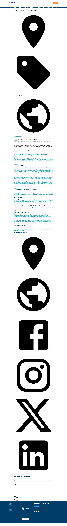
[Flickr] (36, 511)
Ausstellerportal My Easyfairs (55, 0)
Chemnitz (15, 7)
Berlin (11, 7)
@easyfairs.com (25, 515)
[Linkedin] (34, 511)
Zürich (56, 7)
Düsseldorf (19, 7)
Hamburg (39, 7)
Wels (52, 7)
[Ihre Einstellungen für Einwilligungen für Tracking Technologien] (65, 525)
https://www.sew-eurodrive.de (18, 136)
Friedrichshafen (25, 7)
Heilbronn (44, 7)
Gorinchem (31, 7)
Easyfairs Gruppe (24, 505)
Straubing (48, 7)
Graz (35, 7)
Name (14, 478)
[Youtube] (38, 511)
